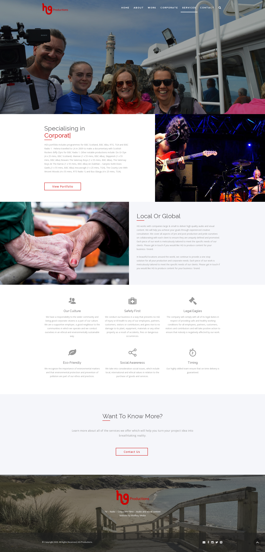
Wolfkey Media (138, 515)
